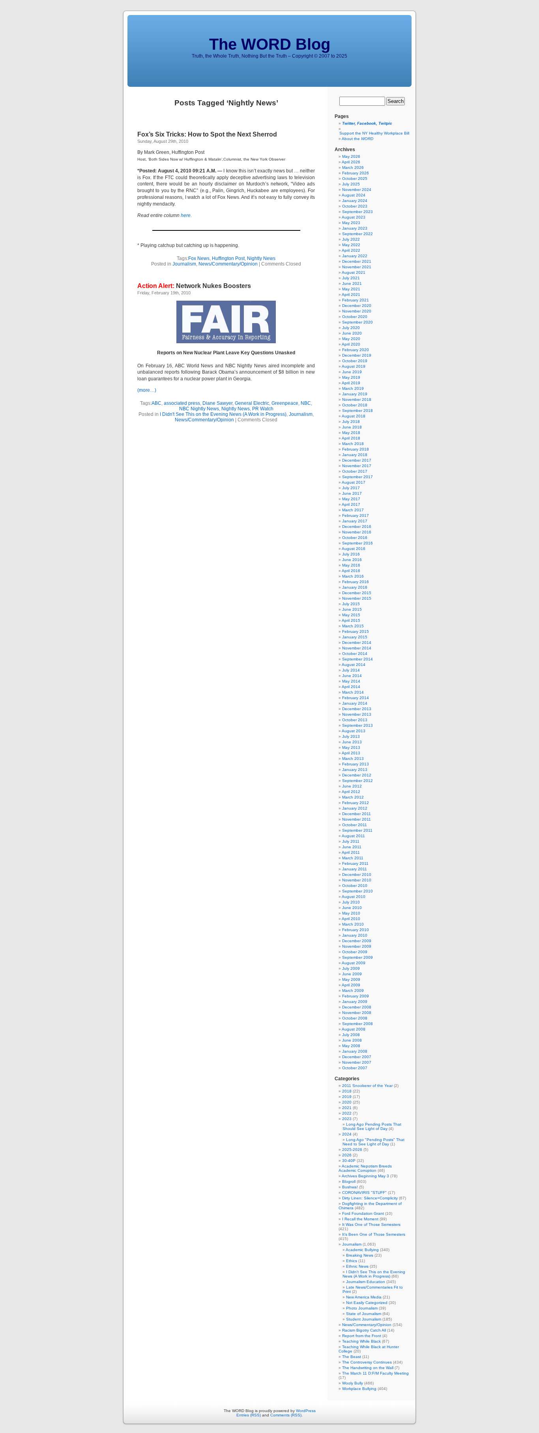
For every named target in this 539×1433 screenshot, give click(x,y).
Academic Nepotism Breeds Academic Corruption (365, 1168)
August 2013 (353, 731)
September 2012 (357, 780)
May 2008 (351, 1046)
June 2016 (352, 559)
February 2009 (355, 996)
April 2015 (351, 620)
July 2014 (351, 670)
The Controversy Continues (367, 1362)
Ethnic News (357, 1266)
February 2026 (355, 173)
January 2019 (354, 394)
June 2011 (351, 847)
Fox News (199, 258)
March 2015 (353, 626)
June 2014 (352, 675)
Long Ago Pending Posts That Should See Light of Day (371, 1126)
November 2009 (356, 946)
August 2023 (353, 217)
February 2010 (355, 930)
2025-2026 (352, 1149)
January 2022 (354, 256)
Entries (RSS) (248, 1415)
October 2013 (354, 720)
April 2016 (351, 571)
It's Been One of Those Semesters (373, 1234)
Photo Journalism (362, 1308)
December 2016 (356, 526)
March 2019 (353, 388)
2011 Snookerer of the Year (367, 1085)
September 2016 (357, 543)
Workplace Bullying (359, 1388)
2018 (347, 1091)
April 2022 (351, 250)
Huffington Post (228, 258)
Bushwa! (350, 1187)
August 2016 (353, 548)
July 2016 (351, 554)
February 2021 (355, 300)
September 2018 (357, 410)
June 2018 (352, 427)
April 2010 (351, 919)
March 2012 (353, 797)
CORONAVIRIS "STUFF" (364, 1192)
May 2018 (351, 432)
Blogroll (349, 1181)
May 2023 (351, 223)
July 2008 (351, 1035)
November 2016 (356, 532)
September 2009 (357, 957)
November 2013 (356, 714)
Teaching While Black (361, 1341)
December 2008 (356, 1007)
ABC (156, 403)
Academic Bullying (362, 1250)
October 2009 (354, 952)
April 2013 (351, 753)
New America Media (364, 1297)
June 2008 (352, 1040)
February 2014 (355, 698)
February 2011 (355, 863)
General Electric (252, 403)
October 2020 (354, 316)
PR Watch (262, 409)
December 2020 (356, 305)
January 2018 (354, 455)
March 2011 (352, 858)
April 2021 (351, 294)
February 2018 (355, 449)
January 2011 (354, 869)
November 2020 (356, 311)
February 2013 (355, 764)
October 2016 (354, 537)
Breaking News (359, 1255)
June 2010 (352, 907)
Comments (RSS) (285, 1415)
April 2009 (351, 985)
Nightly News (261, 258)
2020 (347, 1102)
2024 (347, 1134)
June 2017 (352, 493)
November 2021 (356, 267)
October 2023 (354, 206)
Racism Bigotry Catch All (364, 1330)
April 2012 (351, 791)
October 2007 (354, 1068)
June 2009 (352, 974)
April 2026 (351, 162)
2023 (347, 1119)
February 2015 (355, 631)
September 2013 (357, 725)
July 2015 (351, 604)
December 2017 (356, 460)
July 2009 (351, 968)
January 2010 (354, 935)
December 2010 (356, 874)
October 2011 (354, 825)
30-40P (349, 1160)
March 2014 (353, 692)
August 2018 (353, 416)
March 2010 (353, 924)
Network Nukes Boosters (194, 285)
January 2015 (354, 637)
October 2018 (354, 405)
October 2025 (354, 178)
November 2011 (356, 819)
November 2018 (356, 399)
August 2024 (353, 195)
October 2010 (354, 885)
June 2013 (352, 742)
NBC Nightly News (199, 409)
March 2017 (353, 510)
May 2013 (351, 747)
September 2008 (357, 1023)
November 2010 (356, 880)
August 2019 (353, 366)
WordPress (306, 1411)
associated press (182, 403)
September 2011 (357, 830)
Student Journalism (363, 1319)
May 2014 (351, 681)
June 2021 (352, 283)
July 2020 (351, 328)
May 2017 (351, 499)
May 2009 (351, 979)
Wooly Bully (352, 1383)
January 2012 (354, 808)
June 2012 (352, 786)
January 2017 (354, 521)
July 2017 (351, 488)
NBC (306, 403)
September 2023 (357, 212)
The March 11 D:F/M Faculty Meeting (375, 1373)
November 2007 (356, 1062)
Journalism (184, 264)
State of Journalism (363, 1313)
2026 (347, 1155)
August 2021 (353, 272)
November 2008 (356, 1012)
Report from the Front (361, 1336)
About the (357, 139)
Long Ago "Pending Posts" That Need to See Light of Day (373, 1141)
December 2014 (356, 642)
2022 (347, 1113)
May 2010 (351, 913)
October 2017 (354, 471)
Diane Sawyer (217, 403)
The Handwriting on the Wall (367, 1368)
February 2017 (355, 515)
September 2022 (357, 234)
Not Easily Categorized (366, 1302)
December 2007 (356, 1057)
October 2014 (354, 653)
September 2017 (357, 477)
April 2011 (351, 852)
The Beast (351, 1356)
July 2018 (351, 421)
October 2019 (354, 361)
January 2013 (354, 769)
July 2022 (351, 239)
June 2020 (352, 333)
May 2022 (351, 245)
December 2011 (356, 814)
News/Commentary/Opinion (228, 264)
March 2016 (353, 576)
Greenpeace (284, 403)
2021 (347, 1108)
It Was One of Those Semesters (371, 1224)
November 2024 (356, 189)
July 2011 (350, 841)
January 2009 (354, 1001)
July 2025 (351, 184)
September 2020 (357, 322)
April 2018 (351, 438)
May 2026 (351, 156)
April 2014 (351, 687)
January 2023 (354, 228)
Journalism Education (365, 1282)
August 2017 (353, 482)
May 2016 (351, 565)
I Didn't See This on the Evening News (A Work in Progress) (223, 414)
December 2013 (356, 709)
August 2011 (353, 836)
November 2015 (356, 598)
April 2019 (351, 383)
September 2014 (357, 659)
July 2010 (351, 902)
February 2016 (355, 582)
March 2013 (353, 758)
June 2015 (352, 609)
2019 (347, 1096)
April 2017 (351, 504)
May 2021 (351, 289)
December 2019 (356, 355)
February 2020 (355, 350)
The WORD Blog (269, 44)
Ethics (351, 1261)
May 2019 (351, 377)
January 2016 (354, 587)
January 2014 (354, 703)
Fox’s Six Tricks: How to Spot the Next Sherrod (207, 134)
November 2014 (356, 648)
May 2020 (351, 339)
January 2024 (354, 200)
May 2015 (351, 615)
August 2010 (353, 896)
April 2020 (351, 344)
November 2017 (356, 466)
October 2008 (354, 1018)
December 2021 (356, 261)
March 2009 (353, 990)
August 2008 (353, 1029)
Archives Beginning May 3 (365, 1176)
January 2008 (354, 1051)
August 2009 (353, 963)
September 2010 (357, 891)
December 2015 (356, 593)
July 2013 (351, 736)
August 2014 (353, 664)
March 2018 (353, 443)
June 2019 (352, 372)
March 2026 (353, 167)
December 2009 (356, 941)
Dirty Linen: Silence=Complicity (370, 1198)
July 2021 (351, 278)
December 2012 (356, 775)
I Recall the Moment (360, 1219)
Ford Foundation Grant (363, 1213)
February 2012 (355, 803)
